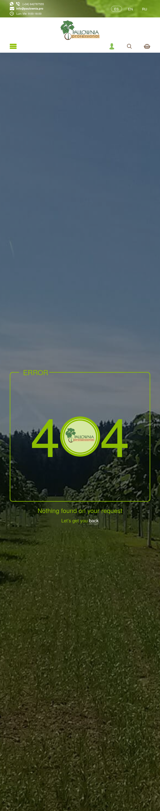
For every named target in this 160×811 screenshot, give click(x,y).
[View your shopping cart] (147, 46)
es (116, 8)
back (94, 520)
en (130, 8)
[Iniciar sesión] (112, 46)
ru (144, 8)
